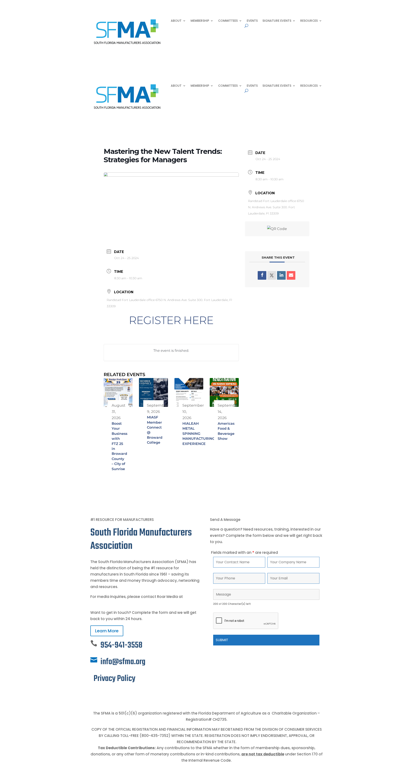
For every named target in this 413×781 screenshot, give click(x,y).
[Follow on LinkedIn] (102, 693)
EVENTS (252, 21)
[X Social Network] (271, 275)
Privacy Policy (114, 678)
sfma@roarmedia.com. (112, 602)
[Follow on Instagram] (111, 693)
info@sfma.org (122, 661)
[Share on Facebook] (262, 275)
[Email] (291, 275)
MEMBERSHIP (200, 21)
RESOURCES (309, 21)
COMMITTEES (228, 21)
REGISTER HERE (171, 320)
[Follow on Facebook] (93, 693)
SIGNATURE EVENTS (276, 21)
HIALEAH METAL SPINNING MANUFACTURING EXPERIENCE (198, 433)
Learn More (107, 631)
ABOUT (176, 21)
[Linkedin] (281, 275)
